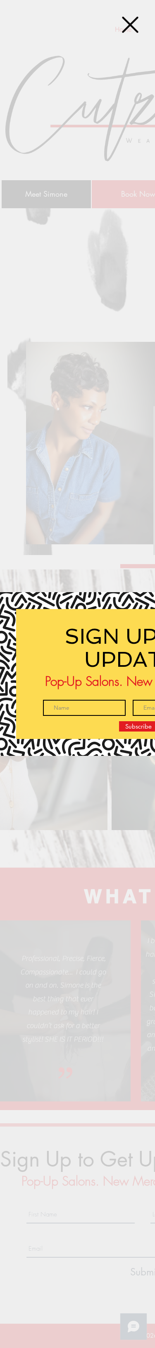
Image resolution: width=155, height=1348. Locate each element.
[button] (130, 24)
